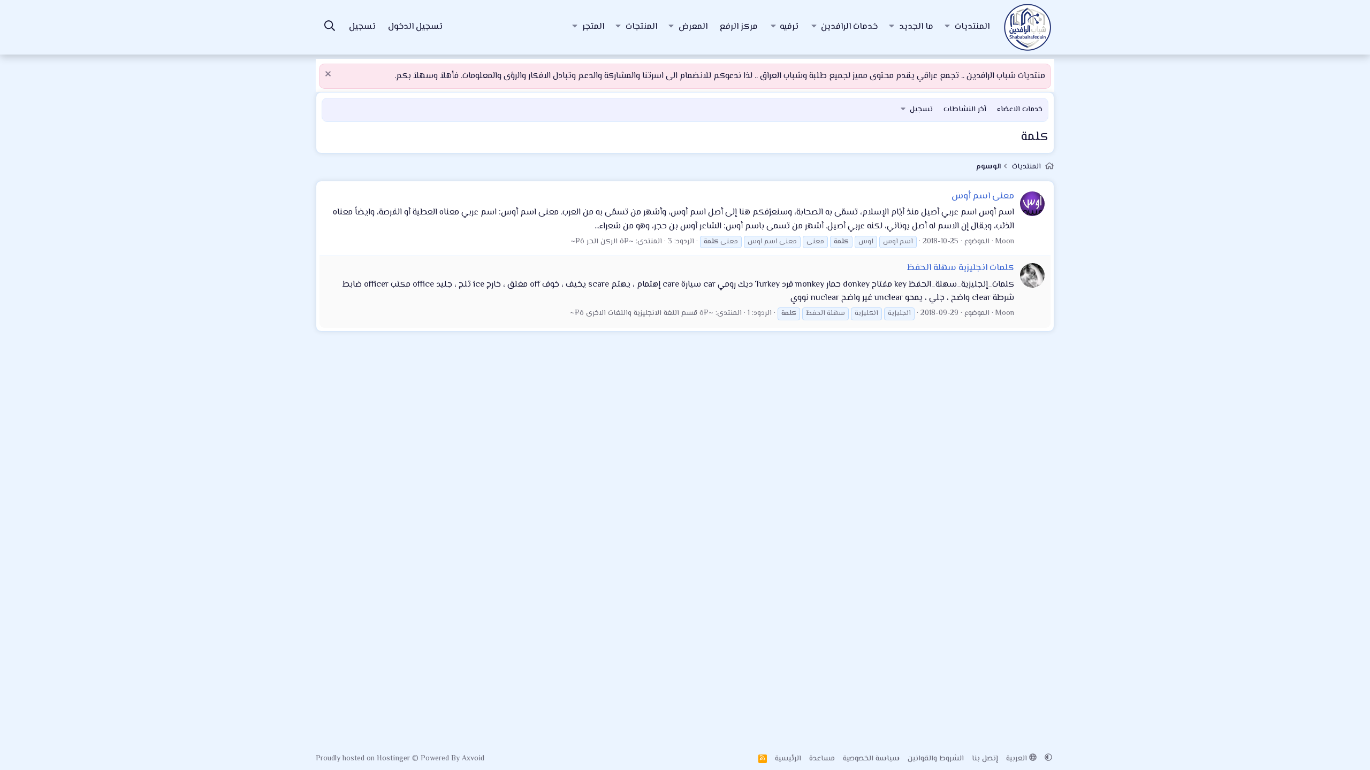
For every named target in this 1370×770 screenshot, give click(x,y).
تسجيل (921, 110)
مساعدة (822, 759)
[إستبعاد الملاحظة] (329, 75)
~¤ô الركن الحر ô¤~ (602, 242)
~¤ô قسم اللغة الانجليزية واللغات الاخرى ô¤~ (641, 313)
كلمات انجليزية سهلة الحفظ (960, 268)
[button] (947, 27)
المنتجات (641, 27)
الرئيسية (788, 759)
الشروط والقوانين (936, 759)
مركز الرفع (739, 27)
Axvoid (473, 759)
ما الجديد (916, 27)
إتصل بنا (985, 759)
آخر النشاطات (964, 110)
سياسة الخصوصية (871, 759)
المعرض (693, 27)
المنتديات (972, 27)
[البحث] (329, 27)
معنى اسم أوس (983, 196)
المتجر (593, 27)
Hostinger (394, 759)
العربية (1017, 759)
